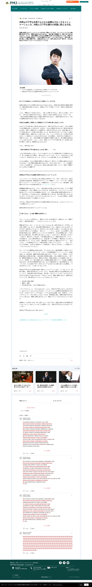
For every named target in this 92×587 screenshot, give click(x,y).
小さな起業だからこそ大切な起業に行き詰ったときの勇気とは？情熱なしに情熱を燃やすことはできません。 (69, 386)
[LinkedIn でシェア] (27, 356)
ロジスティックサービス (73, 570)
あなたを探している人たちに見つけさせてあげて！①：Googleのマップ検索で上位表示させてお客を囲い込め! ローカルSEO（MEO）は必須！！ (22, 386)
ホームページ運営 (34, 8)
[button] (39, 4)
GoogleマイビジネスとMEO (47, 8)
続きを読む (73, 8)
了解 (86, 584)
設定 (81, 584)
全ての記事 (14, 8)
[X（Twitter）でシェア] (23, 356)
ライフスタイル (23, 8)
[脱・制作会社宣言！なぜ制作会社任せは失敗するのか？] (46, 377)
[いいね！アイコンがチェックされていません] (24, 453)
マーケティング (23, 351)
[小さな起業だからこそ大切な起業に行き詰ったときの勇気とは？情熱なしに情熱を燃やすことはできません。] (69, 377)
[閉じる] (90, 585)
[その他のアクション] (72, 18)
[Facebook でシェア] (20, 356)
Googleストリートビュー (62, 8)
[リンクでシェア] (30, 356)
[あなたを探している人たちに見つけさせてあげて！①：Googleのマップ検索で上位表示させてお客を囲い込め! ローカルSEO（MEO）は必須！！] (22, 377)
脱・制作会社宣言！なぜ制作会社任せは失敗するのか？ (45, 386)
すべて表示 (77, 368)
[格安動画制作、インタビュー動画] (60, 562)
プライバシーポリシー (16, 577)
